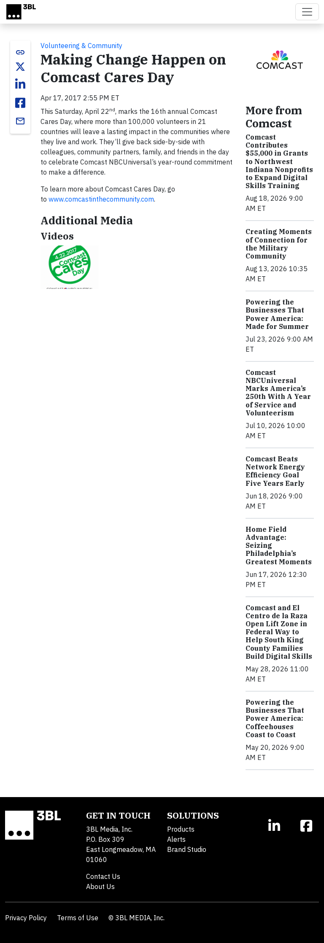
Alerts (176, 839)
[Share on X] (20, 66)
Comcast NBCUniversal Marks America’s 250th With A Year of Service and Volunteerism (278, 392)
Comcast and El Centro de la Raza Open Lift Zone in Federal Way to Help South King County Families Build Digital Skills (279, 632)
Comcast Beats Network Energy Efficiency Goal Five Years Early (275, 471)
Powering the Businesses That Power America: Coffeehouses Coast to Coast (275, 718)
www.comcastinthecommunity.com (101, 199)
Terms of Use (77, 917)
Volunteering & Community (81, 45)
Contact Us (103, 876)
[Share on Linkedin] (20, 84)
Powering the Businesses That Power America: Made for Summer (277, 314)
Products (180, 829)
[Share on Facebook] (20, 103)
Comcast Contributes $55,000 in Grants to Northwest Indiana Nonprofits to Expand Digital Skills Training (279, 161)
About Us (100, 886)
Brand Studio (186, 849)
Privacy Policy (26, 917)
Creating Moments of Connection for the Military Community (279, 243)
